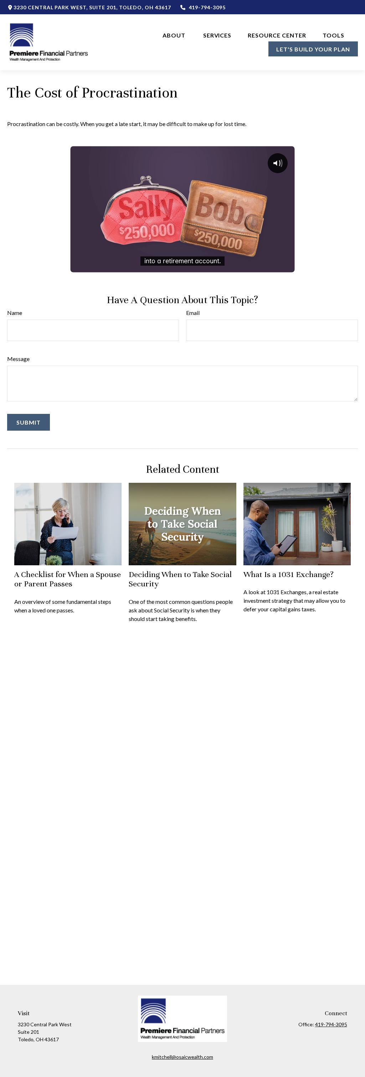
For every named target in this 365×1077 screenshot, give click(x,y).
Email (193, 312)
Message (18, 358)
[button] (175, 34)
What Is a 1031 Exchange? (288, 574)
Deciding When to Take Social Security (180, 579)
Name (14, 312)
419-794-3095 (207, 7)
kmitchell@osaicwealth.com (182, 1057)
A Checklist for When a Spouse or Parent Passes (67, 579)
